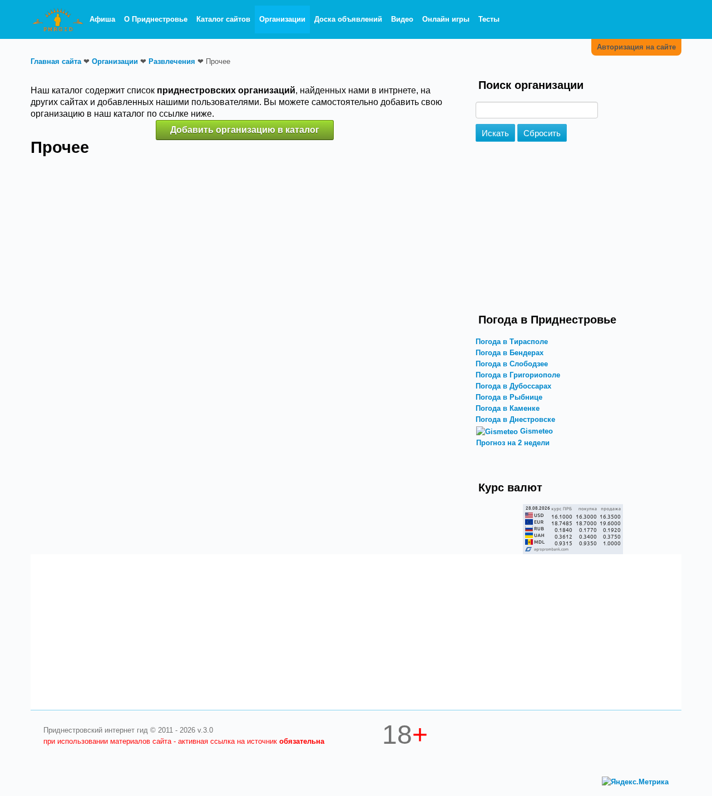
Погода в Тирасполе (512, 341)
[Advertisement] (573, 231)
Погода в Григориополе (518, 375)
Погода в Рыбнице (509, 397)
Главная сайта (56, 61)
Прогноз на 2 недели (513, 443)
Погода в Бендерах (509, 353)
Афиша (102, 19)
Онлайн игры (445, 19)
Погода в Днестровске (515, 419)
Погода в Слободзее (512, 364)
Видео (402, 19)
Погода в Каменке (508, 408)
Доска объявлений (348, 19)
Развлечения (172, 61)
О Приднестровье (155, 19)
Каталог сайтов (223, 19)
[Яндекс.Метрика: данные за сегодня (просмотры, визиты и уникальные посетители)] (635, 782)
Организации (282, 19)
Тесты (489, 19)
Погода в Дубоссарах (513, 386)
